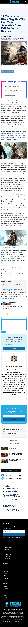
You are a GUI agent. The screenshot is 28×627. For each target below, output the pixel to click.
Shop (5, 566)
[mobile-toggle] (2, 2)
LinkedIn (6, 573)
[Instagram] (14, 398)
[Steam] (16, 398)
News (5, 586)
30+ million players (7, 258)
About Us (6, 545)
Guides (5, 597)
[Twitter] (9, 75)
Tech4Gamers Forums (8, 298)
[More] (18, 75)
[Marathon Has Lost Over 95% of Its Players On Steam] (4, 461)
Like (20, 475)
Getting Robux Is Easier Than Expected (12, 287)
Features (6, 590)
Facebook (6, 571)
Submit (4, 332)
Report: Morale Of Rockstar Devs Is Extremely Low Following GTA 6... (16, 454)
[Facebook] (6, 75)
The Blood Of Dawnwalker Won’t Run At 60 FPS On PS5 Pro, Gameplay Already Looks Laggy (10, 490)
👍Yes (4, 304)
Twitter (5, 576)
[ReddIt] (15, 75)
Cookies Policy (7, 558)
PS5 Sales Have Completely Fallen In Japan (13, 284)
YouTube (6, 578)
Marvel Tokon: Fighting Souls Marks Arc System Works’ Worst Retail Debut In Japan (11, 511)
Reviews (6, 593)
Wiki (5, 595)
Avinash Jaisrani (7, 36)
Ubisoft (15, 440)
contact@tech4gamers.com (14, 537)
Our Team (6, 549)
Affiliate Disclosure (8, 552)
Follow (19, 478)
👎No (8, 304)
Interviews (6, 588)
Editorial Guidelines (8, 547)
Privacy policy (7, 556)
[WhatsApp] (12, 75)
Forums (6, 569)
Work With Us (7, 554)
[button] (26, 2)
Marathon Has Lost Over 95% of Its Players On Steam (16, 460)
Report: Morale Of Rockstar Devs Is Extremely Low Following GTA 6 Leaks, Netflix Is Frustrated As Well (11, 495)
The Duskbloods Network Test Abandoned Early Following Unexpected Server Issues (10, 505)
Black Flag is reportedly (17, 135)
